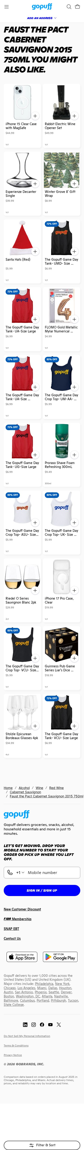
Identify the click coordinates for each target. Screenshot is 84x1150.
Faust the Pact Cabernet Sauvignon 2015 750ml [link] (46, 796)
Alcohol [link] (24, 788)
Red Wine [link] (56, 788)
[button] (77, 6)
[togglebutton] (42, 1145)
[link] (42, 6)
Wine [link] (39, 788)
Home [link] (8, 788)
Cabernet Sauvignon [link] (25, 792)
